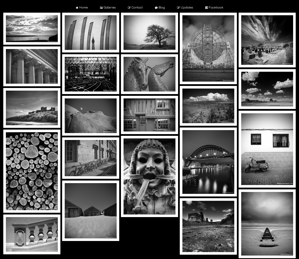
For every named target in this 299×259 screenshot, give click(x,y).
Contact (135, 7)
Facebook (214, 7)
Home (82, 7)
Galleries (108, 7)
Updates (185, 7)
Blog (160, 7)
